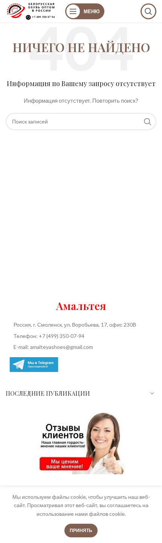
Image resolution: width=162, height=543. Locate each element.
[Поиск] (148, 11)
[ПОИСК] (147, 121)
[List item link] (81, 336)
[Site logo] (32, 11)
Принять (81, 530)
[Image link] (81, 443)
